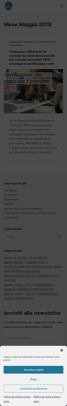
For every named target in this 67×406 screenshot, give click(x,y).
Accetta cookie (33, 369)
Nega (33, 379)
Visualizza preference (33, 388)
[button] (61, 350)
